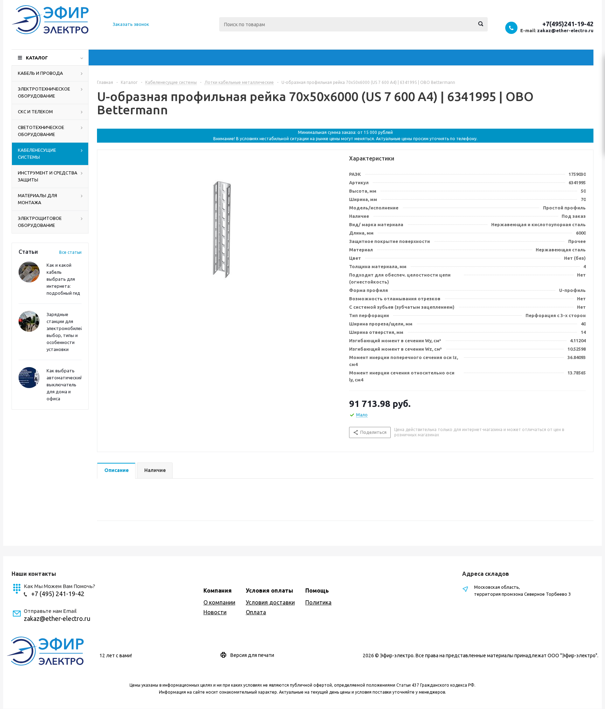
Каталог (37, 57)
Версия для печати (252, 655)
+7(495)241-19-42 (567, 24)
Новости (215, 612)
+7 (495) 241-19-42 (57, 593)
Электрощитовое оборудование (40, 222)
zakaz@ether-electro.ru (565, 30)
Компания (217, 590)
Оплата (256, 612)
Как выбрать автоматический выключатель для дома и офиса (64, 384)
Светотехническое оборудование (41, 131)
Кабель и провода (40, 73)
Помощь (317, 590)
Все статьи (70, 252)
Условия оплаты (269, 590)
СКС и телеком (35, 111)
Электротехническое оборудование (44, 92)
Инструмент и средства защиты (47, 176)
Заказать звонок (131, 24)
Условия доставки (270, 602)
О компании (219, 602)
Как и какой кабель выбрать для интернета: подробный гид (63, 279)
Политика (318, 602)
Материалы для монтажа (37, 199)
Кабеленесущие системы (37, 153)
